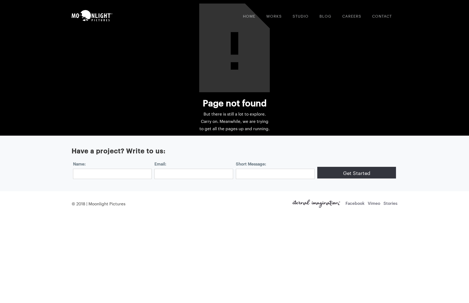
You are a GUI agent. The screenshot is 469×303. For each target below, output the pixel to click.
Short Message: (251, 164)
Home (249, 16)
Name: (79, 164)
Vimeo (374, 203)
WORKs (274, 16)
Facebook (355, 203)
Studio (301, 16)
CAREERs (351, 16)
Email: (160, 164)
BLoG (325, 16)
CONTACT (382, 16)
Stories (390, 203)
